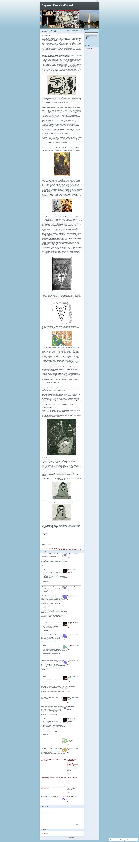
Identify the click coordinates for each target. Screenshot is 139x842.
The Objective (45, 27)
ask (69, 748)
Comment (76, 824)
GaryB (71, 645)
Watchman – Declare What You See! (57, 5)
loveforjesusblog (72, 777)
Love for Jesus (72, 787)
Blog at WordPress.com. (69, 837)
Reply (68, 557)
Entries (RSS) (89, 48)
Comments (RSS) (90, 49)
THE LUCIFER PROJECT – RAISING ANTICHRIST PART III (54, 548)
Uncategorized (48, 544)
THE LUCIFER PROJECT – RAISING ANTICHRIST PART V (69, 549)
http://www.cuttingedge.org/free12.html (50, 731)
